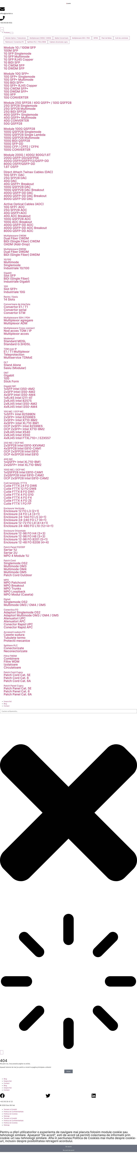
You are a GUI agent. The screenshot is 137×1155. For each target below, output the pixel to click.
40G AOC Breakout (17, 216)
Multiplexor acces (16, 333)
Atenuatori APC (14, 621)
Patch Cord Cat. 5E (17, 675)
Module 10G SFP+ (16, 73)
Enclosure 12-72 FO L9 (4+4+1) (26, 523)
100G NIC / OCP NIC (14, 469)
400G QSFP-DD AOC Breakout (25, 228)
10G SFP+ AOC (14, 207)
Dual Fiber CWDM (16, 238)
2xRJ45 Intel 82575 (18, 401)
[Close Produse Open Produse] (11, 33)
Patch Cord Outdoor (18, 575)
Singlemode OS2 (15, 563)
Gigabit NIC (10, 386)
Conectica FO (11, 609)
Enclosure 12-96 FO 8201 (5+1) (26, 539)
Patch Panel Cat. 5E (17, 688)
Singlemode (12, 265)
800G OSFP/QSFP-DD (19, 164)
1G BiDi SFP (12, 62)
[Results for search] (68, 981)
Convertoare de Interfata (17, 304)
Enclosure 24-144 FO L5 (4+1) (25, 517)
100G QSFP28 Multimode (22, 138)
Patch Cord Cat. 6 (16, 678)
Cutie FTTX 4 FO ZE (18, 500)
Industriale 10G (14, 292)
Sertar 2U (10, 553)
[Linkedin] (93, 1095)
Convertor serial (15, 310)
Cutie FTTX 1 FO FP (17, 503)
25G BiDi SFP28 (15, 111)
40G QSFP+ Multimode (20, 117)
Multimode (11, 262)
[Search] (1, 1052)
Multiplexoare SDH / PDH (17, 317)
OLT (6, 362)
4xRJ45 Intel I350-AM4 (20, 407)
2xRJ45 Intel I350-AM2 (20, 404)
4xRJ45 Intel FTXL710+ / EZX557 (27, 438)
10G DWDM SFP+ (16, 91)
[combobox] (68, 711)
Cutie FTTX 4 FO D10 (19, 494)
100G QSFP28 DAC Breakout (24, 190)
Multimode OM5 (15, 572)
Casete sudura (14, 635)
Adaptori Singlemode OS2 (22, 612)
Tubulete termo (14, 637)
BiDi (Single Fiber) (16, 278)
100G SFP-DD (13, 143)
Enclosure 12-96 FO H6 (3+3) (24, 536)
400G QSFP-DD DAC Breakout (25, 196)
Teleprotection (14, 354)
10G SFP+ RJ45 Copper (20, 85)
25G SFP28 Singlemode (20, 105)
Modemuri (9, 338)
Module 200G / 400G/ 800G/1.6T (27, 155)
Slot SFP (10, 275)
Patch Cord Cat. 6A (17, 681)
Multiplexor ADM (15, 323)
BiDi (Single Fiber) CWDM (22, 241)
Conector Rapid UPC (18, 624)
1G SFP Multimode (17, 56)
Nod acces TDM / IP (18, 331)
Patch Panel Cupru (13, 685)
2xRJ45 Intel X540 (17, 432)
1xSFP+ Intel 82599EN (19, 414)
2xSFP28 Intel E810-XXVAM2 (24, 445)
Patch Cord (10, 560)
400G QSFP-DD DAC (18, 193)
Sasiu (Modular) (15, 368)
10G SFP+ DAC (14, 175)
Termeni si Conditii (10, 1109)
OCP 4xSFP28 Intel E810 (21, 454)
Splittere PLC (11, 645)
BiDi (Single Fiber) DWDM (22, 255)
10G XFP (10, 94)
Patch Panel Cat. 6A (18, 694)
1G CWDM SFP (14, 65)
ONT (6, 372)
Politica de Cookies (10, 1114)
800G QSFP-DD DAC (18, 199)
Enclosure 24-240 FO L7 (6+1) (25, 520)
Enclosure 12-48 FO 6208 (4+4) (26, 542)
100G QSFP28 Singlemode (22, 132)
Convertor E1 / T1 (16, 307)
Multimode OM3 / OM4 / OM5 (25, 605)
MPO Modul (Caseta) (18, 594)
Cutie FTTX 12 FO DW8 (20, 488)
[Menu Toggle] (2, 29)
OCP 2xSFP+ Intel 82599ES (23, 426)
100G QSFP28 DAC (17, 187)
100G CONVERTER (17, 149)
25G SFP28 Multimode (20, 108)
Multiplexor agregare (18, 320)
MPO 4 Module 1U (16, 556)
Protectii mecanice (17, 640)
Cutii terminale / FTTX (15, 483)
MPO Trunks (12, 588)
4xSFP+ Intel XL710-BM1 (21, 423)
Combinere (11, 658)
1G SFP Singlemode (17, 53)
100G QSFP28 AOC (17, 219)
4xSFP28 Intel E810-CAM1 (22, 448)
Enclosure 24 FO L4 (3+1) (22, 514)
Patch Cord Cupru (13, 672)
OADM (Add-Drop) (17, 244)
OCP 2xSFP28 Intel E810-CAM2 (26, 478)
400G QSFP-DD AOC (18, 225)
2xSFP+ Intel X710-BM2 (20, 420)
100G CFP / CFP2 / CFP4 (21, 146)
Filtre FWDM (10, 656)
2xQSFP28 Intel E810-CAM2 (24, 475)
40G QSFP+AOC (15, 213)
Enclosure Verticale (14, 508)
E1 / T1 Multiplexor (17, 351)
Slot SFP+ (11, 289)
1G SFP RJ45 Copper (18, 59)
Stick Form (11, 381)
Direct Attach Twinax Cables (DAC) (28, 172)
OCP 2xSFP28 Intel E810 (21, 451)
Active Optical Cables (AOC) (24, 204)
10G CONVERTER (16, 97)
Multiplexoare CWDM (15, 235)
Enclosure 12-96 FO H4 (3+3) (24, 533)
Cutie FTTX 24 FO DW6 (20, 485)
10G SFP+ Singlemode (19, 76)
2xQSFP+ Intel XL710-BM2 (22, 465)
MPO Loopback (14, 591)
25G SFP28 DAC (15, 178)
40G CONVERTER (16, 120)
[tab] (16, 38)
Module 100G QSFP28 (19, 129)
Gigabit (8, 273)
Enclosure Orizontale (15, 530)
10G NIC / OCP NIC (14, 411)
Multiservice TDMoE (18, 357)
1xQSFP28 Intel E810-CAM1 (23, 472)
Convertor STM (14, 313)
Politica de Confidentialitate (13, 1112)
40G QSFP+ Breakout (19, 184)
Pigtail (7, 599)
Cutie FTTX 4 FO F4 (18, 497)
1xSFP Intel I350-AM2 (19, 389)
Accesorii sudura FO (14, 632)
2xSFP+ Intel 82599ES (20, 417)
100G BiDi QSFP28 (17, 141)
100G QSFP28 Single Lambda (24, 135)
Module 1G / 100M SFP (20, 47)
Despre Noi (8, 1081)
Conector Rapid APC (18, 627)
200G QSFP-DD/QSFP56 (21, 158)
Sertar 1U (10, 550)
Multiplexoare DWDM (15, 249)
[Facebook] (2, 1095)
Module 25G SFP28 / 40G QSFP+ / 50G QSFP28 (37, 103)
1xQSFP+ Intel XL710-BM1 (22, 462)
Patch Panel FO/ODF (14, 547)
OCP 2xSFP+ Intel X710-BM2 (24, 429)
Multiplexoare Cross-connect (19, 328)
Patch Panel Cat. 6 (17, 691)
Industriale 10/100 (16, 268)
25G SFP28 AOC (15, 210)
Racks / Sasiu (11, 296)
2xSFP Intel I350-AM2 (19, 392)
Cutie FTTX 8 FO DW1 (19, 491)
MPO (6, 580)
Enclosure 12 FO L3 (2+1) (21, 511)
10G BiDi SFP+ (14, 82)
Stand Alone (12, 365)
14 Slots (9, 299)
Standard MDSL (15, 341)
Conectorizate (14, 648)
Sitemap (7, 1116)
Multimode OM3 (15, 566)
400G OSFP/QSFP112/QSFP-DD (26, 161)
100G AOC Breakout (18, 222)
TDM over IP (10, 349)
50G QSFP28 (13, 123)
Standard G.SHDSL (17, 344)
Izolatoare (11, 664)
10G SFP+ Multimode (18, 79)
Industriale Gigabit (17, 281)
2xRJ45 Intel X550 (17, 435)
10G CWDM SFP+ (16, 88)
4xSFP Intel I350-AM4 (19, 395)
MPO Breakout (14, 585)
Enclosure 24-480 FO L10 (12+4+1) (28, 526)
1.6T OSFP (11, 167)
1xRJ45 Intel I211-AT (18, 398)
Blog (5, 1079)
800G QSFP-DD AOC (18, 231)
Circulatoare (12, 667)
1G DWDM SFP (14, 68)
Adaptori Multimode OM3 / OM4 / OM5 (31, 615)
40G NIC (8, 459)
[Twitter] (48, 1095)
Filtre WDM (11, 661)
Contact (6, 1083)
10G (6, 286)
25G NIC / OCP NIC (14, 442)
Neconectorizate (15, 651)
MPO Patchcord (15, 582)
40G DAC (10, 181)
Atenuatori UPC (15, 618)
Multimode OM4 (15, 569)
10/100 (7, 259)
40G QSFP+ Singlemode (21, 114)
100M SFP (11, 50)
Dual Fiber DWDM (16, 252)
